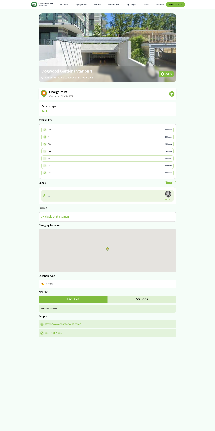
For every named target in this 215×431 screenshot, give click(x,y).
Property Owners (81, 4)
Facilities (73, 299)
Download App (113, 4)
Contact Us (160, 4)
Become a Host (174, 4)
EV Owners (64, 4)
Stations (142, 299)
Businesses (97, 4)
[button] (107, 249)
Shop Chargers (131, 4)
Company (146, 4)
